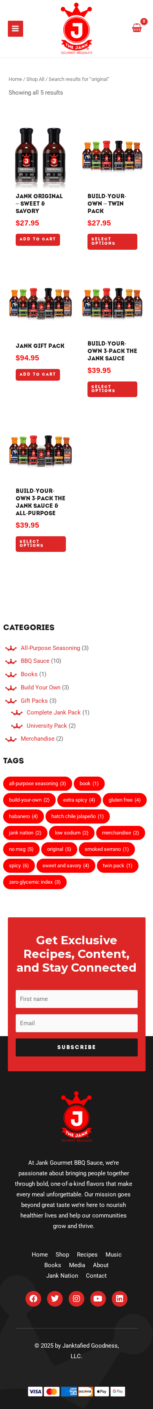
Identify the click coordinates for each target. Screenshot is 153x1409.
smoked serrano (107, 849)
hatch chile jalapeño (77, 816)
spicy (19, 865)
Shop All (35, 79)
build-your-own (29, 800)
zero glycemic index (35, 882)
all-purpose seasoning (37, 783)
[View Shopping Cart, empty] (137, 28)
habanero (23, 816)
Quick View (40, 182)
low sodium (72, 833)
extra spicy (79, 800)
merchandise (120, 833)
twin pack (118, 865)
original (59, 849)
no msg (21, 849)
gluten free (125, 800)
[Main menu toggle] (15, 28)
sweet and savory (65, 865)
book (89, 783)
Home (15, 79)
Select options (103, 241)
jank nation (25, 833)
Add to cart (38, 239)
